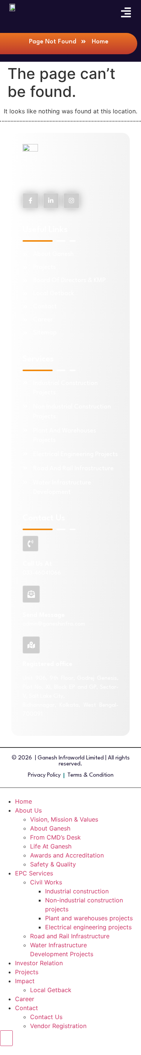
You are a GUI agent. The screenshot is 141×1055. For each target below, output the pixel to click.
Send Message (44, 615)
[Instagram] (71, 201)
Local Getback (50, 990)
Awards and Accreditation (67, 855)
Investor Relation (39, 963)
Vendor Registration (58, 1026)
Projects (26, 972)
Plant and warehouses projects (89, 918)
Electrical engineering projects (88, 927)
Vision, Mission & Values (64, 819)
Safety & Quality (53, 864)
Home (23, 801)
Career (24, 999)
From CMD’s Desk (55, 837)
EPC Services (34, 873)
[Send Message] (31, 594)
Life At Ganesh (50, 846)
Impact (25, 981)
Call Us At (37, 564)
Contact (26, 1008)
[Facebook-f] (30, 201)
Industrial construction (77, 891)
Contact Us (46, 1017)
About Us (28, 810)
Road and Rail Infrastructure (69, 936)
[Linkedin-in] (51, 201)
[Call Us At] (30, 543)
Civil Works (46, 882)
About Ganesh (50, 828)
